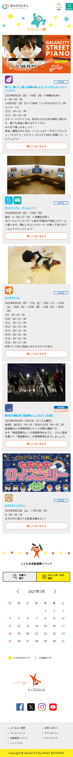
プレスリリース (17, 732)
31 (63, 641)
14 (36, 626)
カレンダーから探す (56, 576)
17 (63, 626)
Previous (18, 591)
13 (27, 626)
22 (45, 633)
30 (54, 641)
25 (10, 641)
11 (10, 626)
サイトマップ (50, 737)
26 (18, 641)
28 (36, 641)
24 (63, 633)
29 (45, 641)
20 (27, 633)
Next (55, 591)
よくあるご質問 (17, 727)
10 (63, 618)
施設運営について (18, 737)
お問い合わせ (50, 727)
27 (27, 641)
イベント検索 (58, 8)
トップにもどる (36, 689)
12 (18, 626)
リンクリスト (16, 742)
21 (36, 633)
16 (54, 626)
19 (18, 633)
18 (10, 633)
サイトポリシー (51, 732)
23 (54, 633)
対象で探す (22, 576)
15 (45, 626)
